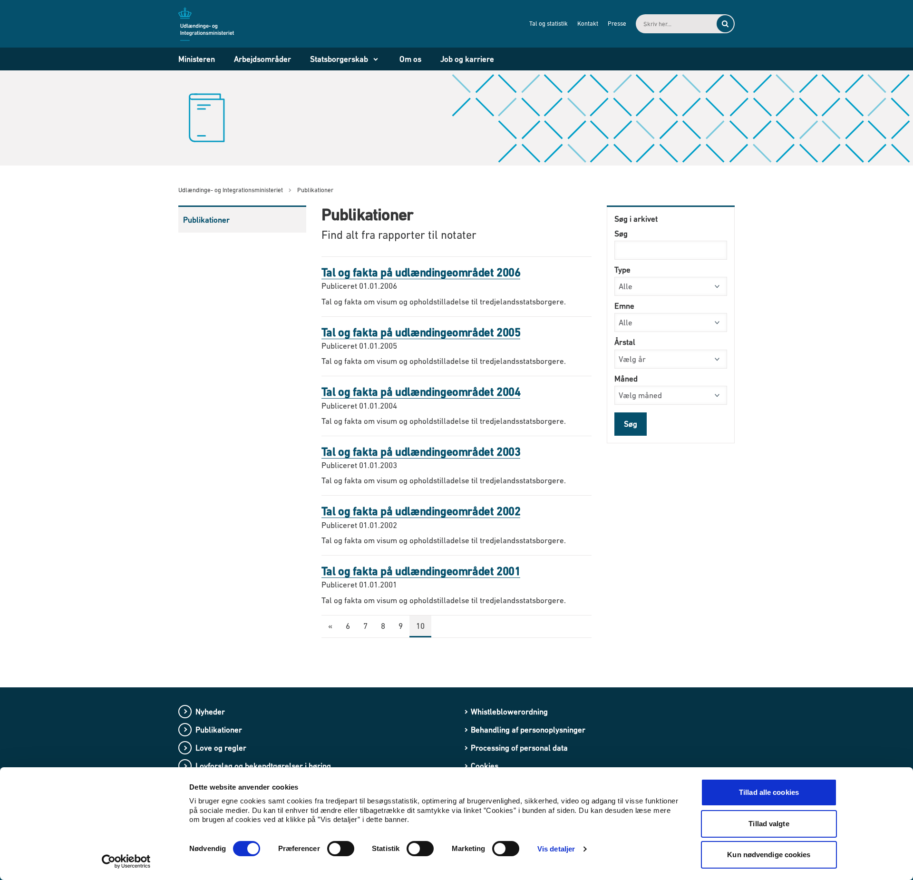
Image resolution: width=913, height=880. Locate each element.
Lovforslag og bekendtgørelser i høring (263, 766)
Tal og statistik (548, 23)
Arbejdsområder (262, 59)
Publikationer (206, 220)
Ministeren (196, 59)
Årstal (624, 342)
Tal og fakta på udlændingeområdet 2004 (421, 391)
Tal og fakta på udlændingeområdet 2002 (421, 511)
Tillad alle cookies (769, 792)
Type (622, 269)
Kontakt (587, 23)
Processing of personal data (519, 748)
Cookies (484, 766)
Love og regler (220, 748)
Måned (626, 378)
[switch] (340, 848)
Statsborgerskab (339, 59)
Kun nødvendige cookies (768, 855)
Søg (621, 233)
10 (420, 626)
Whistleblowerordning (509, 711)
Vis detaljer (556, 849)
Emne (624, 306)
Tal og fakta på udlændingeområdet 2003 (421, 451)
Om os (410, 59)
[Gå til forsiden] (211, 23)
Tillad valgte (768, 824)
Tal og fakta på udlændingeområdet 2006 (421, 272)
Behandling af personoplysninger (528, 729)
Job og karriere (467, 59)
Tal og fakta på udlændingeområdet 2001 (421, 571)
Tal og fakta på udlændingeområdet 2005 (421, 332)
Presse (617, 23)
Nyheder (210, 711)
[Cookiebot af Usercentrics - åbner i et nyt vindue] (126, 861)
